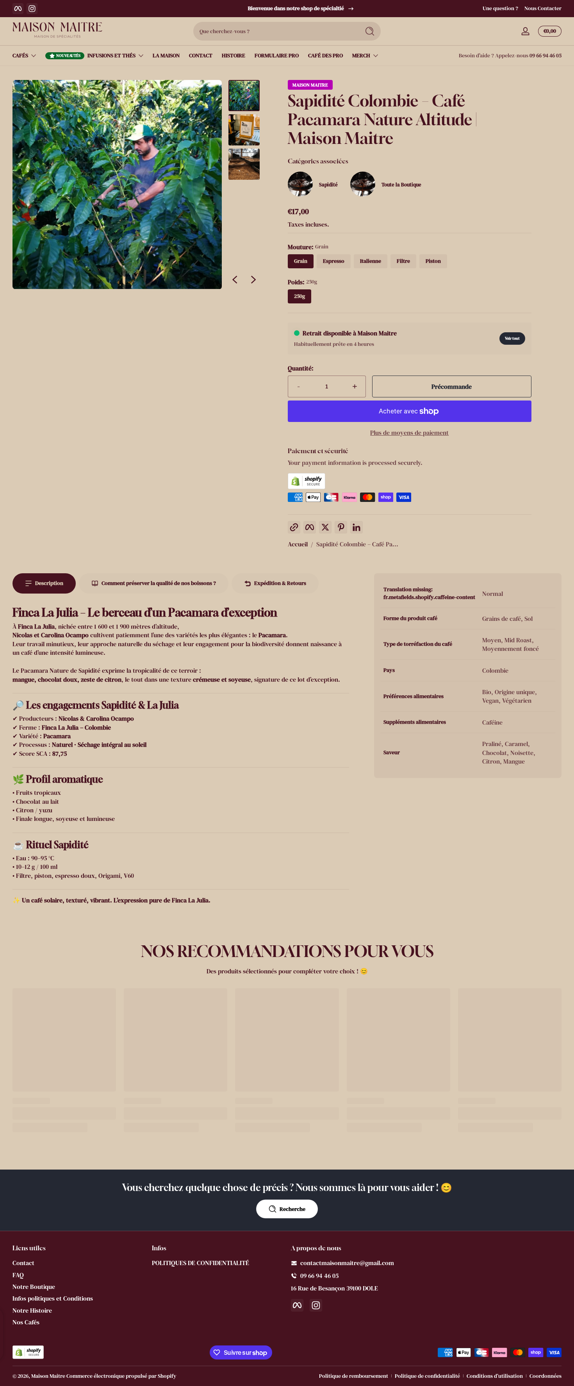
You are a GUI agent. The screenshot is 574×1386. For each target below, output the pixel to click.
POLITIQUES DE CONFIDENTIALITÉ (200, 1262)
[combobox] (274, 31)
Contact (23, 1262)
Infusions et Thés (111, 55)
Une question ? (500, 8)
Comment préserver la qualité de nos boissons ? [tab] (159, 583)
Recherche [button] (292, 1209)
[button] (548, 31)
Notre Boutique (33, 1286)
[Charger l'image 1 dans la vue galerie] (244, 95)
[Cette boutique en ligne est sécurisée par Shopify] (409, 481)
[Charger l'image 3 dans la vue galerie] (244, 164)
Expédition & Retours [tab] (280, 583)
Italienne (370, 261)
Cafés (20, 55)
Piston (433, 261)
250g (299, 296)
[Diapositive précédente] (234, 279)
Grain (300, 261)
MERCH (361, 55)
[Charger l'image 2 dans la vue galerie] (244, 129)
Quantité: (301, 368)
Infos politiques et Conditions (52, 1298)
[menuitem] (78, 1262)
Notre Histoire (32, 1310)
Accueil (298, 544)
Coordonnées (545, 1376)
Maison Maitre (310, 85)
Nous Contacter (543, 8)
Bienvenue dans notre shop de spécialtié (282, 8)
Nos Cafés (25, 1322)
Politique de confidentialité (427, 1376)
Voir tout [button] (512, 338)
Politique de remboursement (353, 1376)
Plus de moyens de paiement (409, 432)
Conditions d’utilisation (495, 1376)
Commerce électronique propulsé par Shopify (121, 1376)
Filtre (403, 261)
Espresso (333, 261)
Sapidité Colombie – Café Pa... (357, 544)
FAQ (18, 1275)
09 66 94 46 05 (545, 55)
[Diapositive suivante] (253, 279)
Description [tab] (49, 583)
